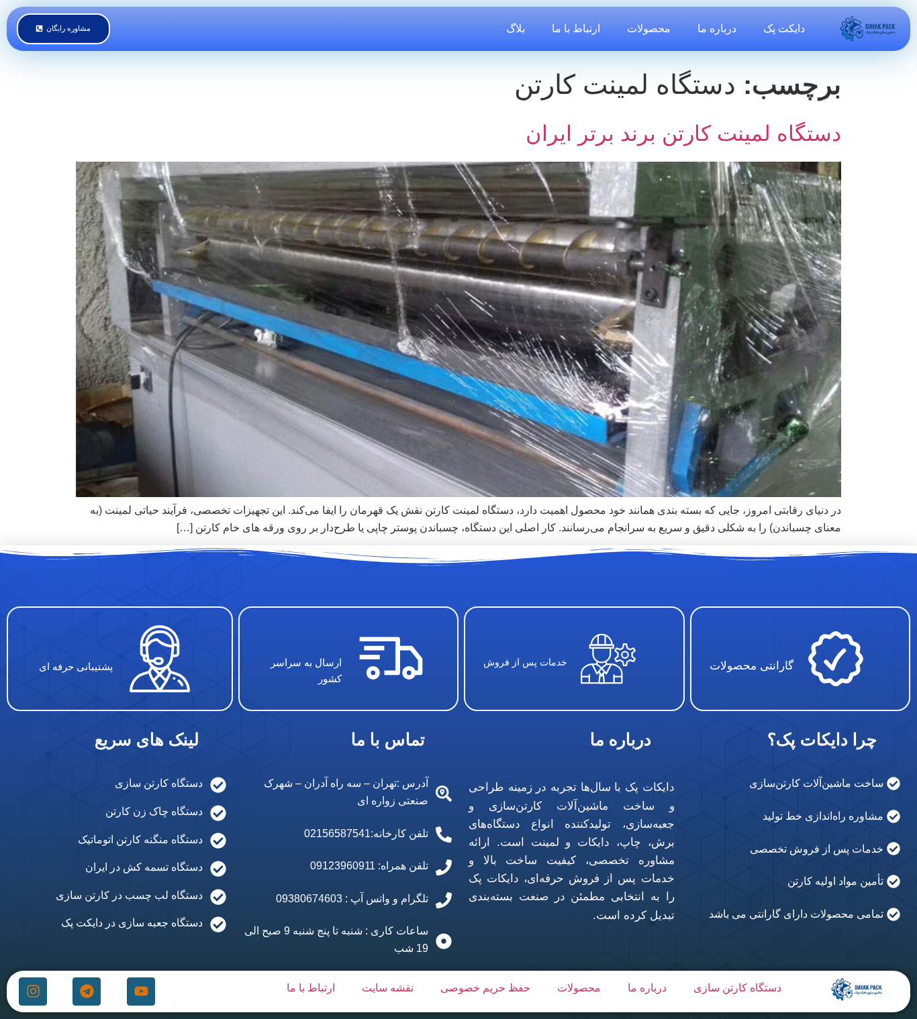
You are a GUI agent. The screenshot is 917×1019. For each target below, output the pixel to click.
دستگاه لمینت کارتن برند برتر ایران (683, 133)
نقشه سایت (388, 988)
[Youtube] (141, 991)
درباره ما (716, 28)
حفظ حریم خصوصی (485, 988)
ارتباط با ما (576, 28)
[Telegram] (87, 991)
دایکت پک (784, 28)
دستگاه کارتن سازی (737, 988)
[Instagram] (33, 991)
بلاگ (515, 28)
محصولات (649, 28)
